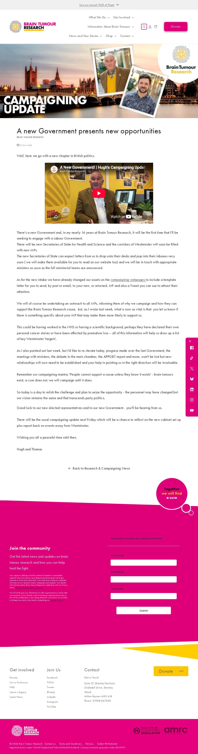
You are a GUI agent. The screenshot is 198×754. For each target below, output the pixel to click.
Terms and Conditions (71, 743)
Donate (14, 677)
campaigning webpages (128, 280)
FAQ (12, 687)
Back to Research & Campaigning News (101, 468)
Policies (90, 743)
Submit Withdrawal (107, 743)
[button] (99, 17)
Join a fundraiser (19, 682)
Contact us (50, 743)
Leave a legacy (18, 692)
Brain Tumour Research (31, 743)
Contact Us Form (56, 600)
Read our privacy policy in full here (29, 588)
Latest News (16, 696)
